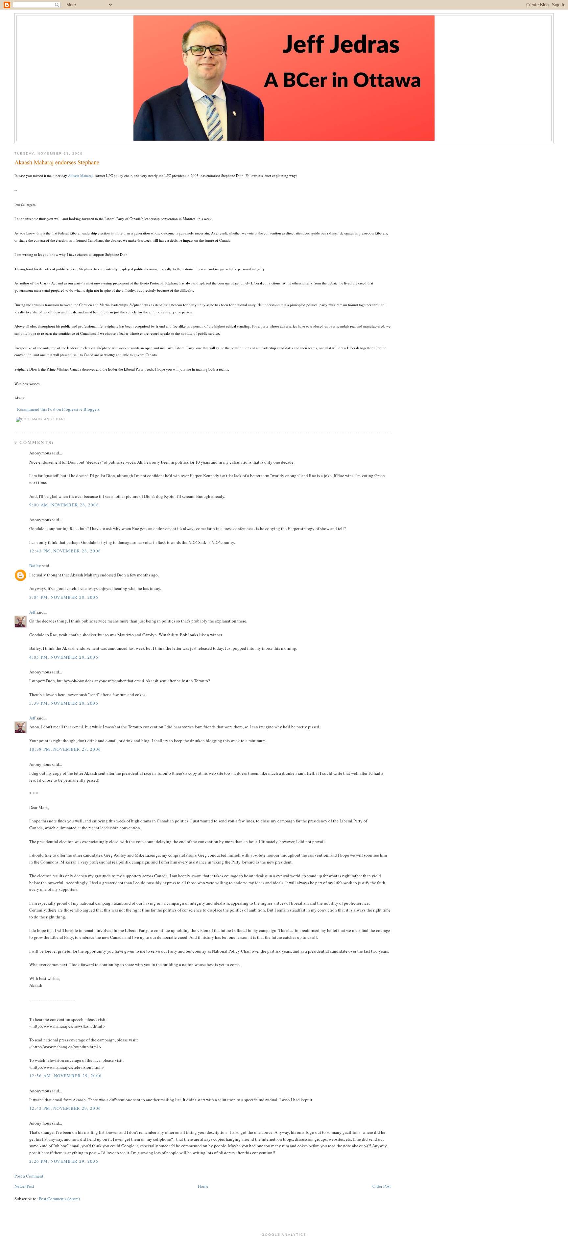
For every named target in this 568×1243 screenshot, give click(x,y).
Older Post (381, 1186)
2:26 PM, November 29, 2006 (63, 1161)
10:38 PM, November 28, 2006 (65, 749)
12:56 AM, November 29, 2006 (65, 1076)
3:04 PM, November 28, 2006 (63, 597)
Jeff (32, 612)
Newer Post (24, 1186)
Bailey (35, 566)
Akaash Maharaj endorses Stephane (56, 162)
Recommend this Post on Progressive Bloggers (58, 409)
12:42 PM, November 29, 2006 (65, 1108)
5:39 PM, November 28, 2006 (63, 703)
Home (203, 1186)
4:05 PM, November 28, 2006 (63, 657)
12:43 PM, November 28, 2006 (65, 551)
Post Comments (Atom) (59, 1199)
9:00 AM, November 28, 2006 (64, 505)
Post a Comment (28, 1176)
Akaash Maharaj (80, 175)
